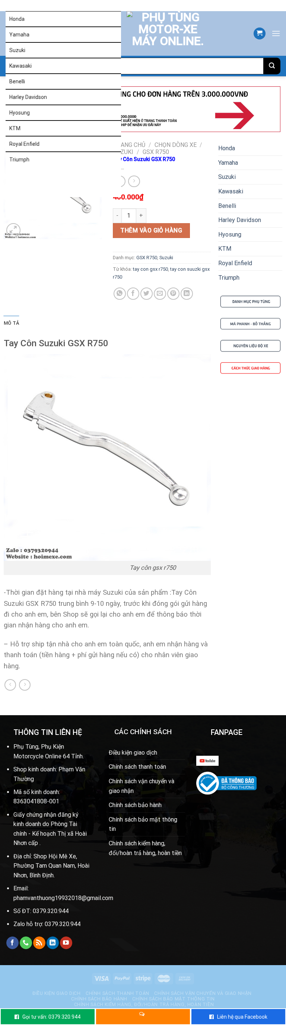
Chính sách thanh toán (137, 766)
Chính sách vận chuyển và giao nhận (141, 786)
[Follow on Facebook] (12, 942)
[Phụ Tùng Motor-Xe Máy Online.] (159, 33)
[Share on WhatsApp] (120, 293)
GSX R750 (156, 151)
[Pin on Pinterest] (173, 293)
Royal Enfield (24, 144)
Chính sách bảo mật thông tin (143, 824)
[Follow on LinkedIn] (53, 942)
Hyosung (19, 113)
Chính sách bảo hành (135, 805)
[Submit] (272, 66)
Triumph (19, 160)
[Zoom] (13, 230)
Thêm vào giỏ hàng (151, 230)
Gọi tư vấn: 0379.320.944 (51, 1017)
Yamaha (19, 35)
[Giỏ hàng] (260, 34)
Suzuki (17, 50)
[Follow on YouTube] (66, 942)
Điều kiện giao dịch (133, 752)
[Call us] (26, 942)
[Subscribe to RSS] (39, 942)
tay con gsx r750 (150, 269)
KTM (14, 128)
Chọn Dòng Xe (176, 144)
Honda (17, 19)
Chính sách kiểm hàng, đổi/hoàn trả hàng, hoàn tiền (145, 848)
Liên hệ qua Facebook (242, 1017)
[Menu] (275, 33)
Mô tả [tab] (11, 323)
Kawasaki (20, 66)
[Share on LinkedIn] (187, 293)
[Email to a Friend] (160, 293)
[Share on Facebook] (133, 293)
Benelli (17, 81)
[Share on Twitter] (146, 293)
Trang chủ (129, 144)
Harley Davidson (28, 97)
